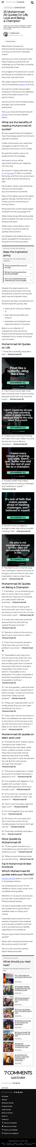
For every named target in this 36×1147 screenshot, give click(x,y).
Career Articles (6, 1109)
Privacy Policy (29, 1144)
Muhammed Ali (8, 879)
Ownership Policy (20, 1144)
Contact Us (5, 1119)
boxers (22, 85)
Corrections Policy (10, 1144)
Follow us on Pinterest (10, 1130)
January (10, 173)
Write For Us (27, 1143)
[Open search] (32, 2)
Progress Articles (7, 1106)
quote (4, 115)
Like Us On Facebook (10, 1123)
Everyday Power (9, 7)
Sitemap (4, 1099)
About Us (4, 1116)
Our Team (9, 1143)
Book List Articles (7, 1113)
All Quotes (5, 1096)
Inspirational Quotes (19, 7)
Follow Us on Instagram (11, 1133)
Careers (21, 1143)
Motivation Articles (7, 1103)
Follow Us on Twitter (10, 1126)
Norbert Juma (15, 33)
